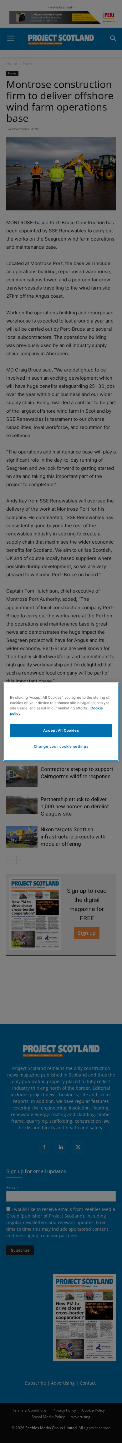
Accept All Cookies (61, 730)
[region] (61, 721)
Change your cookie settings (61, 746)
